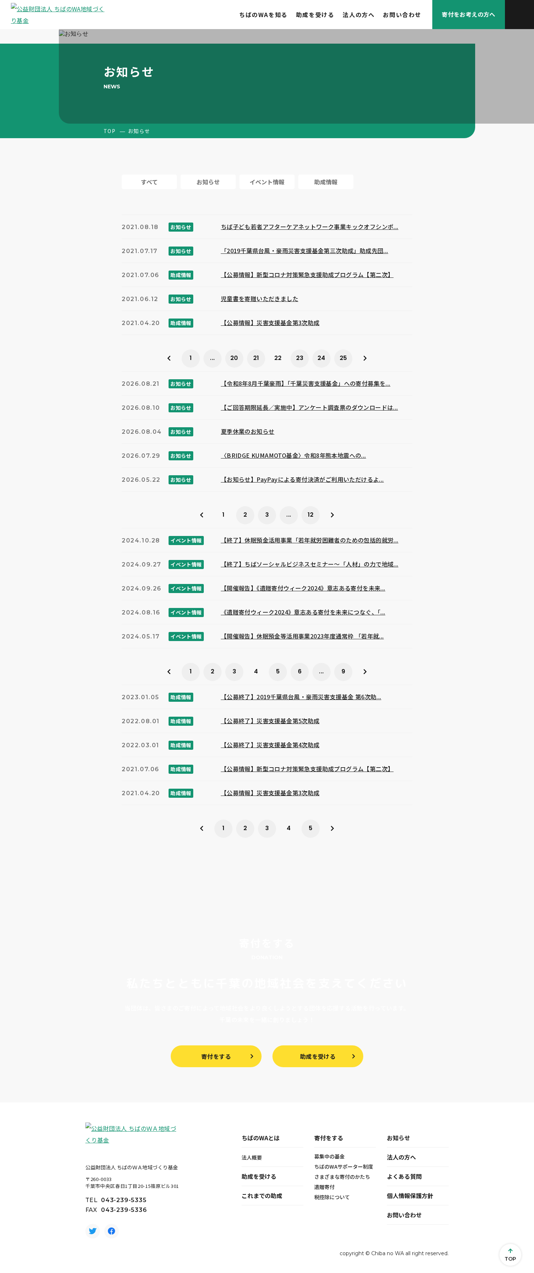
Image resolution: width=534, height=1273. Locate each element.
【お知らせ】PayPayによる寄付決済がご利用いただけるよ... (302, 479)
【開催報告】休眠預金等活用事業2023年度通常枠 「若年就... (302, 636)
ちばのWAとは (261, 1137)
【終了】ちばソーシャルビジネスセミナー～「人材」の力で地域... (310, 564)
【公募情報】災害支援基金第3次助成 (270, 322)
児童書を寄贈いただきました (259, 298)
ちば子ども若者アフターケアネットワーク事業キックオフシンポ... (310, 226)
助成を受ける (315, 14)
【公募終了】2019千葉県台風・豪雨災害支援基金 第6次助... (301, 696)
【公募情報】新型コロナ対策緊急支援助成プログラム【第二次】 (307, 274)
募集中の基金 (329, 1156)
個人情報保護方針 (410, 1195)
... (212, 358)
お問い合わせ (402, 14)
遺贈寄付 (324, 1186)
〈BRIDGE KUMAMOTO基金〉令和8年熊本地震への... (293, 455)
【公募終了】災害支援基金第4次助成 (270, 744)
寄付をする (216, 1056)
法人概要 (252, 1157)
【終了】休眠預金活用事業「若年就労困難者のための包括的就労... (310, 540)
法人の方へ (359, 14)
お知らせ (398, 1137)
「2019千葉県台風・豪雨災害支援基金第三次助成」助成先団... (304, 250)
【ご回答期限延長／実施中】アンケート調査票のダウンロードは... (309, 407)
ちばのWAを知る (263, 14)
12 (311, 515)
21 (256, 358)
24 (321, 358)
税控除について (332, 1197)
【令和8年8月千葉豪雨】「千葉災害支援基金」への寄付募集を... (306, 383)
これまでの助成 (262, 1195)
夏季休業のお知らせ (248, 431)
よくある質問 (404, 1176)
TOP (110, 131)
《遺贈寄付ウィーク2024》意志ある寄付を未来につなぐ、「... (303, 612)
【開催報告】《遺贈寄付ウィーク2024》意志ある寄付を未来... (303, 588)
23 (300, 358)
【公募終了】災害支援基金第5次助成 (270, 720)
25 (343, 358)
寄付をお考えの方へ (468, 14)
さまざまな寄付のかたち (342, 1176)
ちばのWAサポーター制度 (343, 1166)
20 (234, 358)
